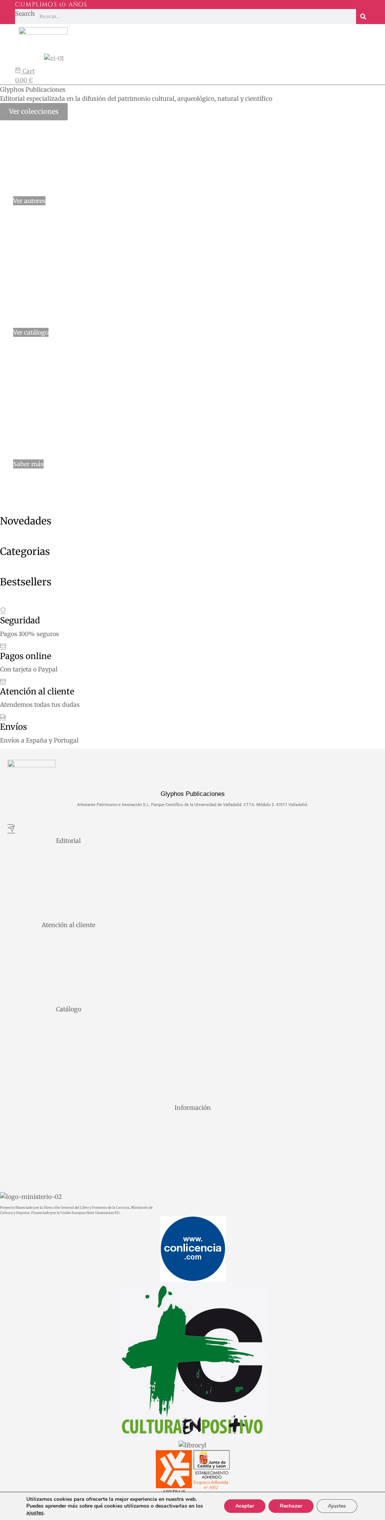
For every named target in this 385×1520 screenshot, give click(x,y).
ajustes (35, 1512)
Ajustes (337, 1505)
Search (25, 13)
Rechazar (291, 1505)
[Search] (363, 16)
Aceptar (244, 1505)
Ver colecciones (34, 111)
